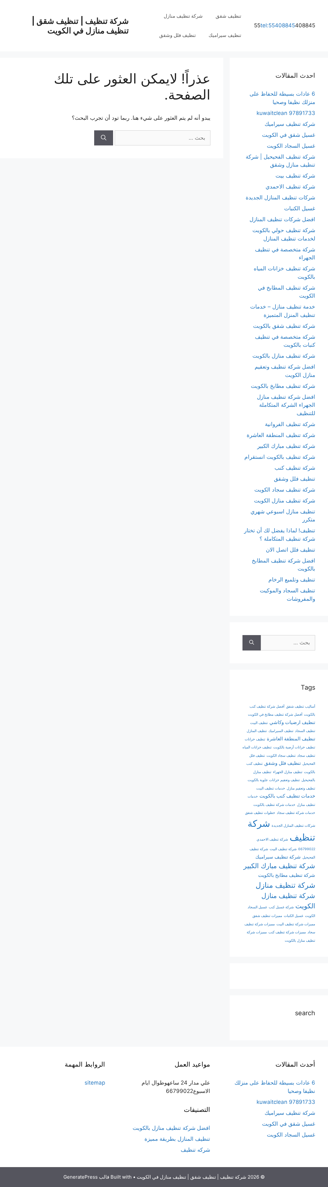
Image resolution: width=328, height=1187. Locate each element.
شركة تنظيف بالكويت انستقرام (279, 457)
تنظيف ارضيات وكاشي (292, 722)
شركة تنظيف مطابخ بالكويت (283, 386)
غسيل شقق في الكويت (288, 135)
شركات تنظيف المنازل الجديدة (280, 197)
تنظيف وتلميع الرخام (291, 579)
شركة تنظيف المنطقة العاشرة (281, 435)
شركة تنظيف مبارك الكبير (286, 446)
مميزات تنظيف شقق (267, 916)
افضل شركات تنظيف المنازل (282, 219)
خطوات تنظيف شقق (260, 813)
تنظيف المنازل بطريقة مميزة (177, 1139)
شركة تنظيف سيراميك (290, 124)
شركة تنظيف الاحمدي (290, 186)
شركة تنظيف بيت (295, 175)
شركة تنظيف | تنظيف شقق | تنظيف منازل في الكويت (80, 25)
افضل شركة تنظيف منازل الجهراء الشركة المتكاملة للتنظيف (286, 405)
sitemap (95, 1082)
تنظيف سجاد (306, 756)
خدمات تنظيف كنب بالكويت (287, 796)
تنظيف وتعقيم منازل (301, 788)
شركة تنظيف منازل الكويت (284, 500)
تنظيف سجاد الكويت (281, 756)
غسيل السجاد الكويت (291, 146)
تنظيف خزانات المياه (257, 747)
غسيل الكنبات (299, 208)
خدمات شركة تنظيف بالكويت (274, 805)
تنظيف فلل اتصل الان (290, 549)
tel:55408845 (277, 25)
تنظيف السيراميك (280, 731)
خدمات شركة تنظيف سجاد (296, 813)
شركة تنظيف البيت (283, 849)
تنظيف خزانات (255, 739)
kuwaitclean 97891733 (286, 113)
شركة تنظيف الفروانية (290, 424)
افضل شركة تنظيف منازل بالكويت (171, 1128)
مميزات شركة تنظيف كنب (287, 932)
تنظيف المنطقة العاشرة (291, 739)
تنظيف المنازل (257, 731)
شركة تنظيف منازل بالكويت (283, 356)
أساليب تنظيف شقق (300, 706)
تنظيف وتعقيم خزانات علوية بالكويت (274, 780)
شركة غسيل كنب (281, 907)
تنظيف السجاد (305, 731)
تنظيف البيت (259, 723)
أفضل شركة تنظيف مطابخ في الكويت (275, 714)
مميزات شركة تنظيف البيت (295, 924)
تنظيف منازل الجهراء (287, 772)
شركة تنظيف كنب (295, 468)
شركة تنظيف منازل (183, 16)
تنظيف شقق (228, 16)
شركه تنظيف (195, 1150)
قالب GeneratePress (86, 1177)
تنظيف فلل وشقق (177, 35)
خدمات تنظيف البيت (270, 788)
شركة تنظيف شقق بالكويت (284, 326)
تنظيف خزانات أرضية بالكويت (294, 747)
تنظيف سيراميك (225, 35)
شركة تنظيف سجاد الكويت (284, 489)
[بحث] (103, 138)
